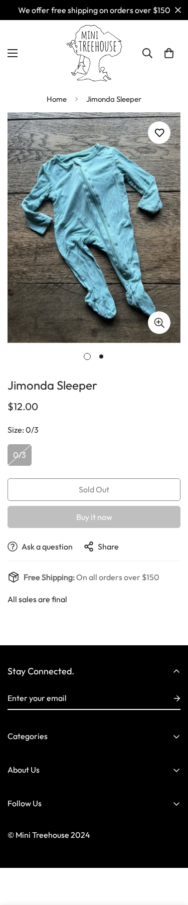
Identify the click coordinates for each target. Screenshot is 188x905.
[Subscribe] (168, 698)
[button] (168, 53)
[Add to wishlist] (159, 132)
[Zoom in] (159, 322)
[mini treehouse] (94, 53)
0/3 (19, 455)
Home (57, 99)
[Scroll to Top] (170, 852)
